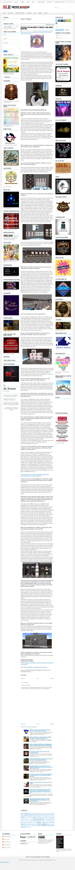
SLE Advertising (33, 817)
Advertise (49, 2)
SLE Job (38, 817)
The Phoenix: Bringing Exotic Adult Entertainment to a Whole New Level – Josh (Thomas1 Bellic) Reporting (41, 775)
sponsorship (38, 825)
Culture (16, 2)
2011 (29, 813)
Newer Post (23, 678)
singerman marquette (33, 32)
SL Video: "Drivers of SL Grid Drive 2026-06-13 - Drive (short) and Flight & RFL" (11, 403)
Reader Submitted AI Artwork (9, 398)
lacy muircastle (50, 822)
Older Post (52, 678)
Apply (35, 13)
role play (22, 32)
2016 (39, 813)
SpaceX (26, 818)
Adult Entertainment (25, 814)
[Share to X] (24, 675)
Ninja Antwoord (7, 844)
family (36, 30)
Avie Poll (50, 814)
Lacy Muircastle (7, 841)
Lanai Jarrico (28, 815)
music (23, 824)
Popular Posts (59, 29)
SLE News (42, 817)
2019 (43, 813)
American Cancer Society (41, 814)
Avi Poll (33, 2)
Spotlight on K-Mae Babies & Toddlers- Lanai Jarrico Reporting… (37, 28)
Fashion (22, 2)
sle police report (27, 825)
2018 (41, 813)
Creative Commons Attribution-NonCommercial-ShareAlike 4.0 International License (45, 842)
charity (34, 822)
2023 (47, 813)
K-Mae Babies (45, 30)
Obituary (40, 815)
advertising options (45, 820)
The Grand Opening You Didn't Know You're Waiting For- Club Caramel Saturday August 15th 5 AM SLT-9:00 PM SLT (41, 767)
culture (38, 822)
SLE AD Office (10, 13)
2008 (22, 813)
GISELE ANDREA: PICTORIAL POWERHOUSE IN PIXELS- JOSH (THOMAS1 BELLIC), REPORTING (41, 745)
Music (28, 2)
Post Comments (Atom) (32, 726)
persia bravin (28, 824)
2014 (36, 813)
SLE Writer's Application (59, 2)
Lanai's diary (35, 815)
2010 (26, 813)
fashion (44, 822)
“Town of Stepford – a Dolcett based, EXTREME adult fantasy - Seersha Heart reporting (40, 737)
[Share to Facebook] (25, 675)
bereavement (52, 820)
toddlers (22, 33)
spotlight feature (41, 32)
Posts (58, 35)
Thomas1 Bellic (34, 820)
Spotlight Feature (7, 2)
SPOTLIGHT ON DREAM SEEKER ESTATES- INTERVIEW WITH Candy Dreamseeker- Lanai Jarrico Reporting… (40, 800)
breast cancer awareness (26, 822)
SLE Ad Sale (27, 817)
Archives (67, 29)
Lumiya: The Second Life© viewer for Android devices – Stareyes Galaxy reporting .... (40, 730)
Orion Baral (45, 815)
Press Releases (41, 2)
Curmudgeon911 (7, 836)
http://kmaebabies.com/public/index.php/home (35, 667)
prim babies (50, 30)
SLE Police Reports (48, 817)
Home (5, 13)
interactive (40, 30)
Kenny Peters (7, 839)
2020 (45, 813)
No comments (28, 33)
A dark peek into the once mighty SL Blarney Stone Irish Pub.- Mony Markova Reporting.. (41, 759)
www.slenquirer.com (42, 840)
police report (34, 824)
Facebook (40, 13)
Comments (59, 38)
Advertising (32, 814)
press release (42, 824)
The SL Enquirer (48, 32)
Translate (14, 28)
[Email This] (21, 675)
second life (26, 32)
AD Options (29, 13)
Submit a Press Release (20, 13)
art (49, 820)
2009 (24, 813)
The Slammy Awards (27, 820)
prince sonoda (50, 824)
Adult (53, 813)
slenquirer (34, 825)
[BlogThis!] (22, 675)
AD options (50, 813)
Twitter (45, 13)
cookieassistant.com (4, 862)
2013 (34, 813)
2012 (32, 813)
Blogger (11, 409)
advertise (39, 820)
